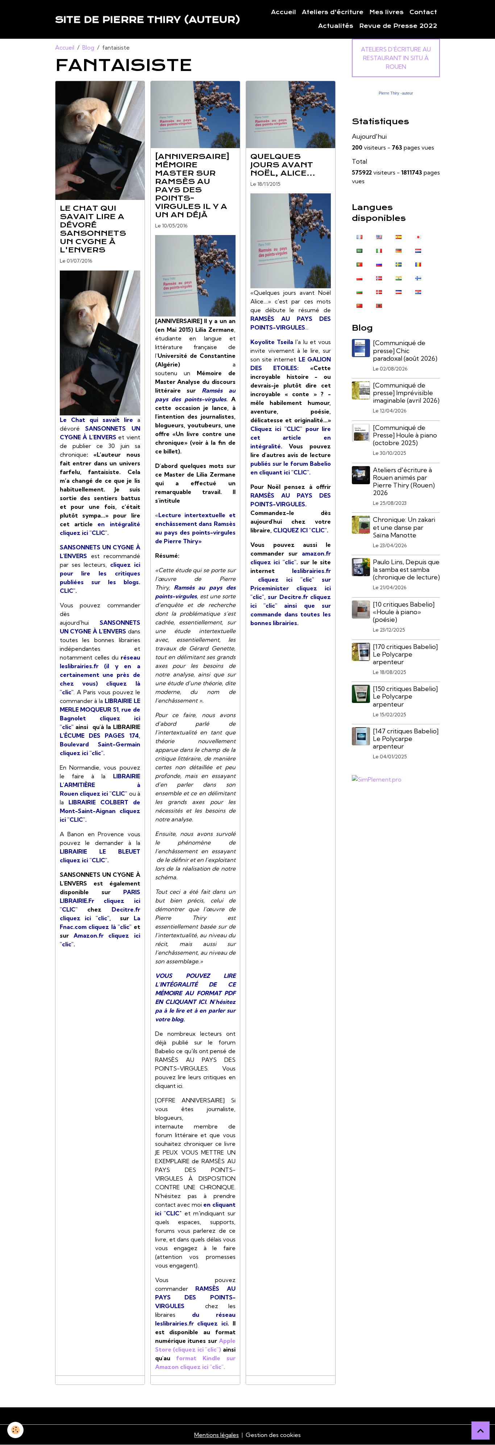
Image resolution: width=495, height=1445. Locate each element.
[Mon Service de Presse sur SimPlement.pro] (377, 778)
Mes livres (386, 12)
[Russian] (379, 264)
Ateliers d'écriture (332, 12)
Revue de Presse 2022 (398, 26)
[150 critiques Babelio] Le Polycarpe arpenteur (405, 696)
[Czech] (398, 291)
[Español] (398, 236)
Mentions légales (216, 1434)
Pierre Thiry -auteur (396, 93)
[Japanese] (418, 236)
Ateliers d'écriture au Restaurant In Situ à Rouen (396, 58)
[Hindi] (398, 277)
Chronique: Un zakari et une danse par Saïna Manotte (404, 527)
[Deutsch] (398, 250)
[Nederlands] (418, 250)
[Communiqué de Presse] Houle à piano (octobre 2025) (405, 435)
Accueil (283, 12)
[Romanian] (418, 264)
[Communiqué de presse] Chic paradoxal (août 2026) (405, 350)
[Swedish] (398, 264)
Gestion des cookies (273, 1434)
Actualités (335, 26)
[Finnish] (418, 277)
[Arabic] (359, 250)
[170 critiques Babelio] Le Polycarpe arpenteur (405, 654)
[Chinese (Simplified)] (359, 305)
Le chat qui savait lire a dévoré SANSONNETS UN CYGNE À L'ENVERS (93, 229)
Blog (88, 47)
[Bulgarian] (359, 291)
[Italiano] (379, 250)
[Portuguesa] (359, 264)
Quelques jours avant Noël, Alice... (282, 164)
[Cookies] (15, 1430)
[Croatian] (418, 291)
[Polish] (359, 277)
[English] (379, 236)
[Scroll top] (480, 1430)
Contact (423, 12)
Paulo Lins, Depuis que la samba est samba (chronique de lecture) (406, 569)
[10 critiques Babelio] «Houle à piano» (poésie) (403, 611)
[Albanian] (379, 305)
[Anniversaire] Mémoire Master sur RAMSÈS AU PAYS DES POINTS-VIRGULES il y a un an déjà (192, 185)
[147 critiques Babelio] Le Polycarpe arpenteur (405, 738)
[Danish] (379, 291)
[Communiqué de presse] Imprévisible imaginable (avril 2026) (406, 392)
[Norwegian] (379, 277)
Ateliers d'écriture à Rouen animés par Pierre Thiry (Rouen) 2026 (404, 481)
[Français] (359, 236)
